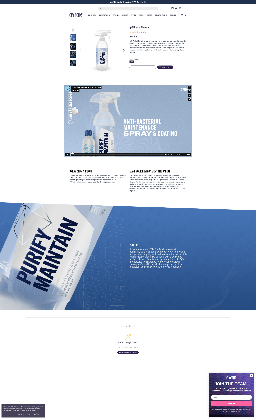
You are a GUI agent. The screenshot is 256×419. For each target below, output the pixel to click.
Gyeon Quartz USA (76, 15)
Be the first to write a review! (128, 352)
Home (71, 22)
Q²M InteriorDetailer (76, 182)
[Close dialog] (251, 375)
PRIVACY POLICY (25, 414)
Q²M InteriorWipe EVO (91, 177)
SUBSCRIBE (231, 403)
